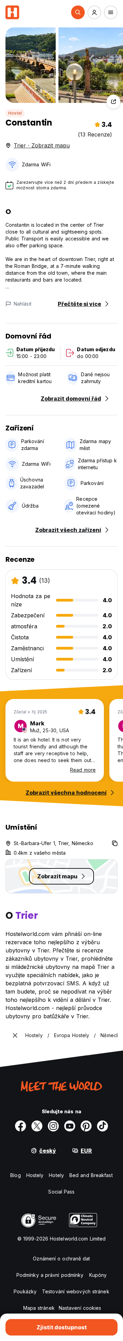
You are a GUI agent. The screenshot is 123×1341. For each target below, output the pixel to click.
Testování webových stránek (75, 1291)
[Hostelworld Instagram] (53, 1125)
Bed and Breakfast (91, 1175)
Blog (15, 1175)
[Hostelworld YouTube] (69, 1125)
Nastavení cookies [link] (80, 1308)
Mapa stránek (39, 1308)
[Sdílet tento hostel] (113, 101)
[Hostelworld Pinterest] (86, 1125)
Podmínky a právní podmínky (50, 1275)
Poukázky (25, 1291)
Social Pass (61, 1192)
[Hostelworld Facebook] (20, 1125)
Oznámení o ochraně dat (61, 1258)
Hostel (15, 113)
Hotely (56, 1175)
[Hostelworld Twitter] (36, 1125)
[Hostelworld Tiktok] (102, 1125)
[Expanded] (15, 1035)
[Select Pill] (78, 12)
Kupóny (98, 1275)
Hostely (35, 1175)
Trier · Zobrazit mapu (42, 145)
